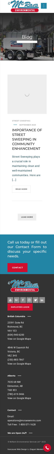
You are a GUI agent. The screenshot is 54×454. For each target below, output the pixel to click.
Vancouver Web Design (17, 449)
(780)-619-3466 (15, 394)
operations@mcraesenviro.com (24, 420)
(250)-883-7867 (15, 359)
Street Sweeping (21, 121)
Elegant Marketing (37, 449)
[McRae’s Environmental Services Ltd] (23, 6)
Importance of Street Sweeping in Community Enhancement (27, 139)
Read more (22, 190)
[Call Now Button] (47, 448)
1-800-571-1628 (27, 424)
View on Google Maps (19, 338)
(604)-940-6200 (15, 334)
